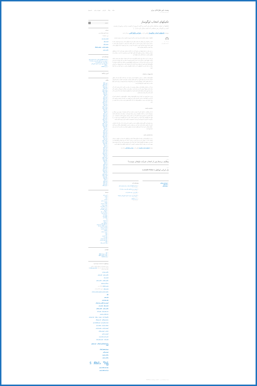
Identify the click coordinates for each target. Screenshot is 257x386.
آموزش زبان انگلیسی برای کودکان (102, 302)
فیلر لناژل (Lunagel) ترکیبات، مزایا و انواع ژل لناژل (128, 185)
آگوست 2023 (104, 108)
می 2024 (105, 95)
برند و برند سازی (104, 200)
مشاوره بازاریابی (105, 47)
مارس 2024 (105, 98)
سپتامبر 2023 (104, 106)
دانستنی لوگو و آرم (165, 43)
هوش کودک (106, 339)
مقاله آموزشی (104, 235)
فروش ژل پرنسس (104, 227)
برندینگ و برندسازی (104, 283)
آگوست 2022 (104, 125)
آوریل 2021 (105, 147)
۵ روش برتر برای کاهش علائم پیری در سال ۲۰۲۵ (128, 189)
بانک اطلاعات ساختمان (104, 314)
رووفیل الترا (105, 214)
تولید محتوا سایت (105, 300)
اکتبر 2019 (105, 172)
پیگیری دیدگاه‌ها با (103, 255)
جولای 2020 (105, 160)
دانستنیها (90, 10)
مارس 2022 (105, 132)
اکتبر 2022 (105, 122)
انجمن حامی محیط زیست (103, 336)
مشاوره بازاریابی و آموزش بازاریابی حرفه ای (100, 291)
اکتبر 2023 (105, 105)
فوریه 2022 (105, 133)
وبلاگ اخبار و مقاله (103, 242)
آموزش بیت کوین (105, 333)
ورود (106, 252)
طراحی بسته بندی (105, 38)
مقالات (106, 233)
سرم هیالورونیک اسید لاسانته (102, 224)
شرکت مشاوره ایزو (104, 322)
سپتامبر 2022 (104, 123)
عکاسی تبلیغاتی (105, 280)
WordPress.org (104, 256)
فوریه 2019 (105, 182)
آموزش (106, 196)
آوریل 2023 (105, 113)
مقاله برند (105, 237)
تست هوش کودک (105, 311)
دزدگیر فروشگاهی (105, 319)
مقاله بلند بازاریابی (103, 238)
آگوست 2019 (104, 175)
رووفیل (96, 316)
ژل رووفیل (105, 221)
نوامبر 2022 (105, 120)
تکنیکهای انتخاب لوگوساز (157, 33)
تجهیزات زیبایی (97, 10)
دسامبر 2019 (105, 170)
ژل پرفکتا (105, 362)
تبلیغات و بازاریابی (104, 203)
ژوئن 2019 (105, 178)
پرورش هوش (165, 185)
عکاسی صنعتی (105, 49)
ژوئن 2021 (105, 144)
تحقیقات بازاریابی (105, 325)
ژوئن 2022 (105, 127)
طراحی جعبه (106, 277)
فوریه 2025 (105, 83)
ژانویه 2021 (105, 151)
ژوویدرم (100, 316)
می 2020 (105, 163)
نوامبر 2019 (105, 171)
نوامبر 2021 (105, 137)
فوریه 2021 (105, 150)
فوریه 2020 (105, 167)
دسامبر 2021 (105, 136)
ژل (106, 219)
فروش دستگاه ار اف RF (102, 226)
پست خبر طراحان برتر (160, 10)
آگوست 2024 (104, 91)
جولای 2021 (105, 143)
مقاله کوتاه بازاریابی (103, 240)
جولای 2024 (105, 92)
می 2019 (105, 179)
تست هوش (165, 184)
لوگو (107, 294)
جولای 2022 (105, 126)
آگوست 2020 (104, 158)
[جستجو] (89, 23)
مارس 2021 (105, 149)
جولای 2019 (105, 177)
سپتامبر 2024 (104, 90)
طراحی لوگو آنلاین (135, 33)
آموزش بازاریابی (105, 328)
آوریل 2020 (105, 164)
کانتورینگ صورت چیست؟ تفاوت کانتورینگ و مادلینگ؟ (127, 195)
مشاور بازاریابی (99, 328)
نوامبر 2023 (105, 104)
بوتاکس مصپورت (105, 354)
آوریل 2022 (105, 130)
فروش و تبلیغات (101, 330)
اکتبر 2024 (105, 88)
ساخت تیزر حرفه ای (93, 267)
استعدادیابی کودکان (164, 183)
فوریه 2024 (105, 99)
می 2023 (105, 112)
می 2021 (105, 146)
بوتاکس (106, 202)
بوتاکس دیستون (105, 357)
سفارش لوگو (106, 44)
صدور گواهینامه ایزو (96, 322)
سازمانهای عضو (104, 223)
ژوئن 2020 (105, 161)
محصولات (105, 230)
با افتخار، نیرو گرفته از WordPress (152, 379)
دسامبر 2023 (105, 102)
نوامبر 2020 (105, 154)
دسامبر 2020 (105, 153)
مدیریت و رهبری (104, 231)
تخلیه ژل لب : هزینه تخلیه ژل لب (131, 192)
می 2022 (105, 129)
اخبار (106, 197)
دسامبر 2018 (105, 185)
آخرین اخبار (105, 195)
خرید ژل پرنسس (104, 207)
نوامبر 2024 (105, 87)
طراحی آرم (101, 305)
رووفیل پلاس (105, 216)
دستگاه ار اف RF (104, 212)
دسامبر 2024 (105, 85)
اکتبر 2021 (105, 139)
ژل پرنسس (105, 220)
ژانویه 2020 (105, 168)
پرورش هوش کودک (104, 349)
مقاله (113, 10)
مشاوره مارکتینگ (98, 47)
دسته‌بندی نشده (104, 213)
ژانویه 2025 (105, 84)
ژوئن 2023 (105, 111)
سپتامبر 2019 (104, 174)
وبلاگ (109, 10)
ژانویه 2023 (105, 118)
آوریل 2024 (105, 97)
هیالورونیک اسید (105, 316)
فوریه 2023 (105, 116)
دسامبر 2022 (105, 119)
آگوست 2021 (104, 142)
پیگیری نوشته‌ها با (103, 253)
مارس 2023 (105, 115)
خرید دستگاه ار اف (103, 206)
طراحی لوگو (106, 41)
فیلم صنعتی (100, 274)
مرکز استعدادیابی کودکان (102, 343)
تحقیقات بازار (98, 325)
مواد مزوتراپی (91, 316)
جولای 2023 (105, 109)
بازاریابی (104, 10)
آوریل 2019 (105, 181)
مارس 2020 (105, 165)
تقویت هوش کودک (99, 339)
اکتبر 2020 (105, 156)
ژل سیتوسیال (97, 363)
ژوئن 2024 (105, 94)
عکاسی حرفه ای (105, 272)
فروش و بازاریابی (104, 228)
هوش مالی (99, 311)
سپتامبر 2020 (104, 157)
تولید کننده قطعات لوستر (103, 367)
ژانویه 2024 (105, 101)
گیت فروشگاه (98, 319)
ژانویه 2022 (105, 134)
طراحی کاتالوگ (105, 286)
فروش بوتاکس (105, 352)
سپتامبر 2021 (104, 140)
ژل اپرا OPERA (134, 198)
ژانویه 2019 (105, 184)
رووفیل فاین (105, 217)
